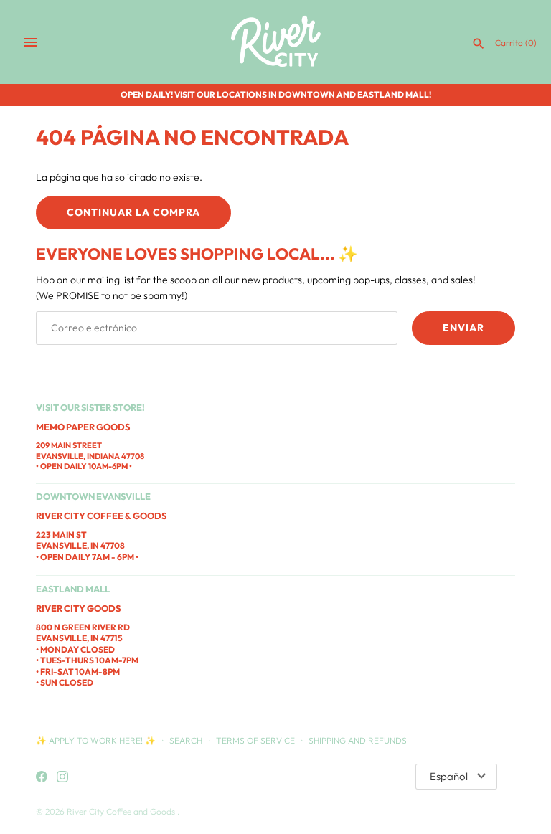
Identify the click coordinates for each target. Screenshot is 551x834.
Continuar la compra (133, 212)
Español (449, 776)
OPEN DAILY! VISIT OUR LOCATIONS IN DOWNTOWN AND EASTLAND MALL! (276, 94)
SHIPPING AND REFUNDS (358, 740)
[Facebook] (41, 777)
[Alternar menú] (30, 42)
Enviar (463, 327)
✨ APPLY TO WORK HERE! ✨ (97, 740)
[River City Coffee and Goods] (276, 42)
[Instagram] (62, 777)
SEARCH (185, 740)
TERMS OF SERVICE (255, 740)
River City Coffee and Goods (122, 811)
